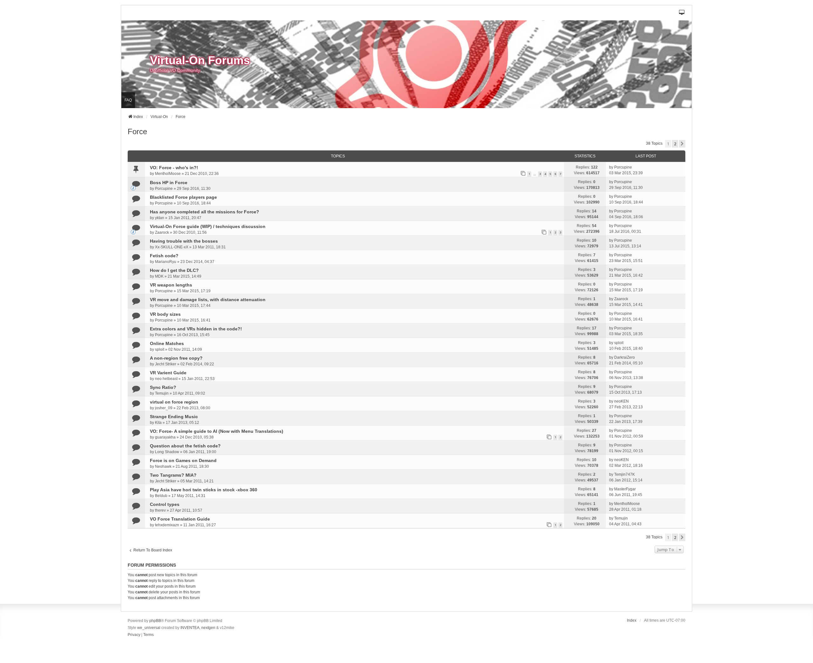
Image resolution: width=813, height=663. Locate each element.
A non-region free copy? (176, 358)
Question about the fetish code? (185, 445)
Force (137, 131)
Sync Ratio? (163, 387)
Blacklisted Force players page (183, 197)
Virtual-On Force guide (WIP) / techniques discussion (207, 226)
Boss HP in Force (168, 182)
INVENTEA (189, 627)
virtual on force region (174, 401)
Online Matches (167, 343)
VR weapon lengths (171, 284)
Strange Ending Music (174, 416)
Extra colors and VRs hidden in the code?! (196, 328)
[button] (682, 13)
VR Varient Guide (168, 372)
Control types (164, 504)
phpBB (155, 620)
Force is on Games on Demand (183, 460)
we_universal (148, 627)
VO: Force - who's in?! (174, 167)
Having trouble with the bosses (184, 241)
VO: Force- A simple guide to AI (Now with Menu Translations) (216, 431)
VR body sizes (165, 314)
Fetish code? (164, 255)
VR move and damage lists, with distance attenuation (207, 299)
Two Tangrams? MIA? (173, 475)
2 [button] (675, 144)
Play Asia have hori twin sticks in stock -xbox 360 (203, 489)
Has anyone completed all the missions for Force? (204, 211)
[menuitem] (134, 635)
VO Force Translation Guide (180, 518)
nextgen (208, 627)
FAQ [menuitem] (128, 100)
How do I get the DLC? (174, 270)
